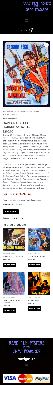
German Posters (16, 111)
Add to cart (10, 211)
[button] (26, 20)
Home (5, 111)
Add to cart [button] (9, 264)
